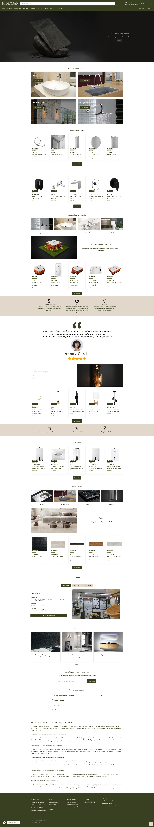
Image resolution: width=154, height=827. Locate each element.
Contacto (39, 8)
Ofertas (46, 8)
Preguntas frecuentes (54, 802)
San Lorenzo (77, 585)
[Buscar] (117, 3)
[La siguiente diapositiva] (118, 341)
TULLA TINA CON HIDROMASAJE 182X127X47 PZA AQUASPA (96, 284)
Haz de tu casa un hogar (36, 822)
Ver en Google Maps (49, 615)
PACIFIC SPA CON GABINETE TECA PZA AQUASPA (37, 284)
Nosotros (9, 8)
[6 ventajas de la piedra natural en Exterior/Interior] (45, 642)
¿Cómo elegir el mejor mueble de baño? (108, 655)
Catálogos (52, 8)
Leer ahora (45, 660)
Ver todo (77, 206)
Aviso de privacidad (71, 802)
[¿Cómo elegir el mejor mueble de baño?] (108, 642)
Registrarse (92, 681)
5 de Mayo (66, 585)
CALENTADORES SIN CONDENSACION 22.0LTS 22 (76, 468)
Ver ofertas (77, 477)
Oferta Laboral (141, 8)
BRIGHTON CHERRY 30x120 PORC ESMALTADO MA (96, 558)
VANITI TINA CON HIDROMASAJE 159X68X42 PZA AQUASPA (58, 284)
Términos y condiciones (72, 804)
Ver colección (77, 164)
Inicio (3, 8)
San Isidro (88, 585)
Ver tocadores (119, 40)
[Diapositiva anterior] (35, 341)
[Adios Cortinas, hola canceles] (77, 642)
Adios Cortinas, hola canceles (77, 655)
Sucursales (60, 8)
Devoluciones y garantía (72, 806)
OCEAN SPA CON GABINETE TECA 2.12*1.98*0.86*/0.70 (75, 284)
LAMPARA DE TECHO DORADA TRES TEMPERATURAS (37, 411)
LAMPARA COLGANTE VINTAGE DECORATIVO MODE (57, 411)
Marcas (25, 8)
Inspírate (32, 8)
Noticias (150, 8)
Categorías (17, 8)
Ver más (76, 664)
